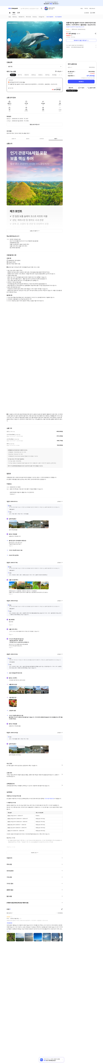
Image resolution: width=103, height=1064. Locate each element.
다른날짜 (59, 71)
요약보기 (59, 501)
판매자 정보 (10, 890)
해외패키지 (21, 16)
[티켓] (18, 12)
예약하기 (81, 81)
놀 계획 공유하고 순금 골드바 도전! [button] (29, 8)
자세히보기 (12, 494)
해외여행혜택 (50, 16)
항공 (10, 16)
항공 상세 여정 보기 (35, 124)
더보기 (10, 545)
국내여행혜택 (58, 16)
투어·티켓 (28, 16)
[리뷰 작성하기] (62, 909)
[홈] (9, 12)
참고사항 (9, 896)
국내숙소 (34, 16)
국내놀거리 (41, 16)
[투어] (14, 12)
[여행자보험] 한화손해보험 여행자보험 (17, 902)
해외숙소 (15, 16)
